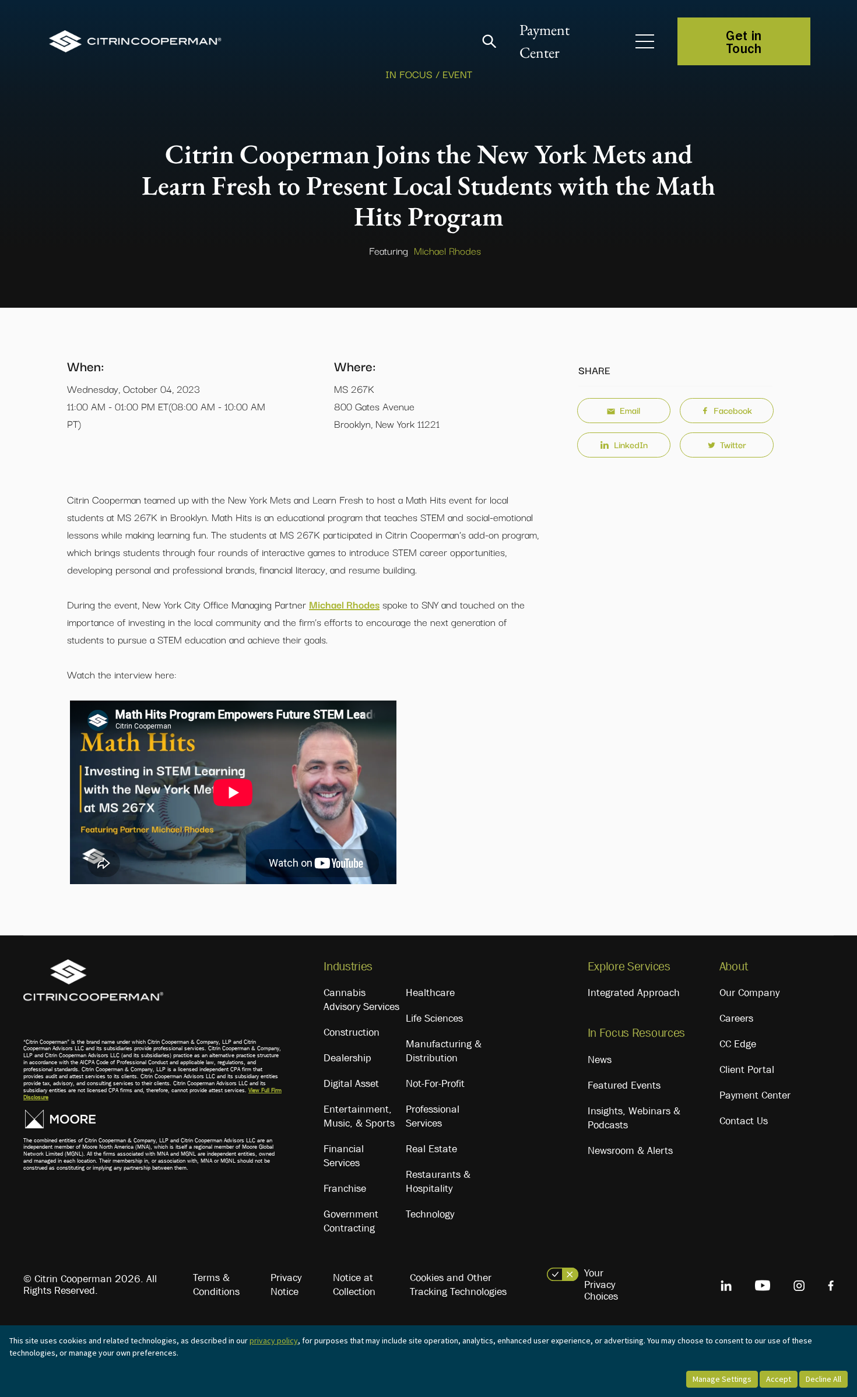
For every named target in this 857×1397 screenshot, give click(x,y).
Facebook (733, 410)
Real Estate (431, 1149)
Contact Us (743, 1121)
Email (630, 410)
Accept (778, 1379)
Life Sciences (434, 1018)
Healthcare (430, 992)
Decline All (823, 1379)
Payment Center (755, 1095)
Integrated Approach (634, 992)
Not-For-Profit (435, 1083)
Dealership (347, 1058)
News (600, 1059)
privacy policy (274, 1340)
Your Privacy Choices (601, 1284)
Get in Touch (744, 41)
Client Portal (746, 1069)
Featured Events (624, 1085)
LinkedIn (631, 444)
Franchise (345, 1188)
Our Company (749, 992)
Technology (430, 1214)
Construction (352, 1032)
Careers (736, 1018)
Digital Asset (351, 1083)
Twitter (733, 444)
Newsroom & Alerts (630, 1150)
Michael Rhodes (447, 250)
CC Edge (737, 1044)
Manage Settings (722, 1379)
